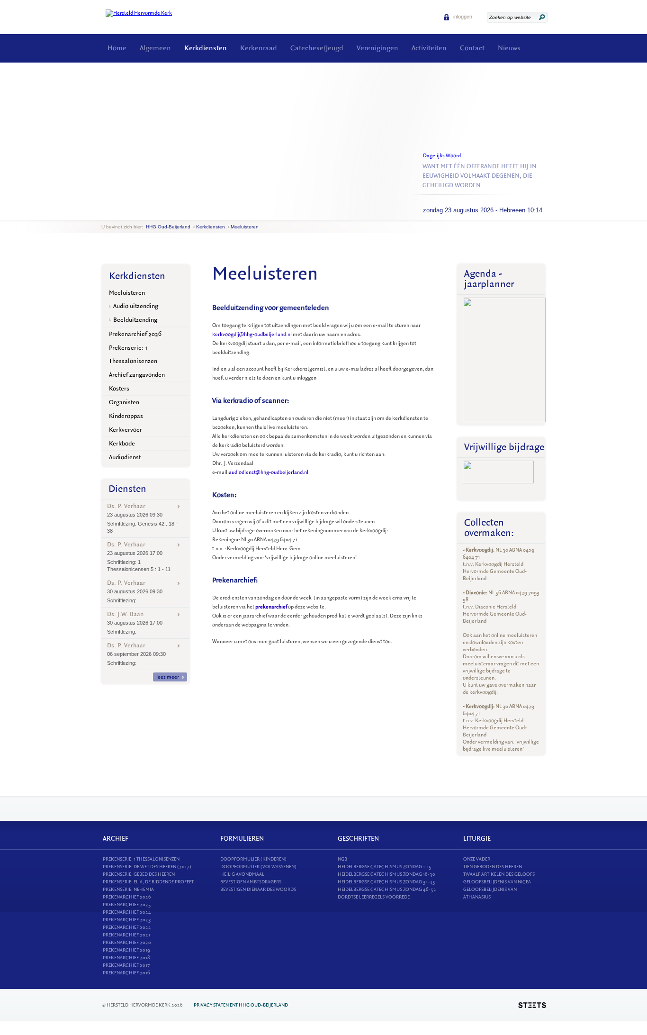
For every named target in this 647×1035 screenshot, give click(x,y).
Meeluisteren (245, 226)
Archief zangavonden (137, 375)
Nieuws (509, 48)
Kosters (119, 388)
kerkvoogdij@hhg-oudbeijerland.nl (252, 334)
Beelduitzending (135, 320)
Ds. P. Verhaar (142, 518)
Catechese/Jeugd (316, 48)
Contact (472, 48)
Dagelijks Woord (442, 155)
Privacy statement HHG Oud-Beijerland (241, 1005)
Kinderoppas (126, 416)
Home (117, 48)
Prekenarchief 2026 (135, 334)
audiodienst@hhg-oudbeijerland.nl (268, 472)
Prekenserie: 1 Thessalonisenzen (133, 354)
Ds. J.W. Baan (134, 622)
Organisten (124, 402)
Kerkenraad (258, 48)
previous (103, 213)
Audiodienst (125, 457)
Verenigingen (377, 48)
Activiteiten (429, 48)
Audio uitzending (135, 306)
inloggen (462, 16)
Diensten (127, 488)
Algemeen (155, 48)
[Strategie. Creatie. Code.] (532, 1005)
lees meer (167, 677)
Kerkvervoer (125, 430)
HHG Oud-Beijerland (168, 226)
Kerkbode (122, 443)
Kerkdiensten (205, 48)
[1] (109, 213)
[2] (115, 213)
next (121, 213)
